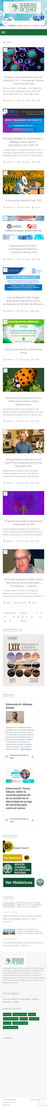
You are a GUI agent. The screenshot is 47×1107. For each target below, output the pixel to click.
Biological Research (19, 1014)
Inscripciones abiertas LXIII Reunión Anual (23, 351)
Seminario (7, 1023)
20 (41, 613)
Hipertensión (34, 1019)
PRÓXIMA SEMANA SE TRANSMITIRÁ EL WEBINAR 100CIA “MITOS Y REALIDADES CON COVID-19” (23, 142)
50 (40, 617)
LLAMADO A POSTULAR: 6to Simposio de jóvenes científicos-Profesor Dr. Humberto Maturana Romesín (30, 931)
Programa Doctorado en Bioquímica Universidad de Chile (23, 522)
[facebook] (42, 17)
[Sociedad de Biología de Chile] (22, 7)
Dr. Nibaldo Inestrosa (11, 1019)
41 (27, 617)
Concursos (8, 897)
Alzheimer (7, 1014)
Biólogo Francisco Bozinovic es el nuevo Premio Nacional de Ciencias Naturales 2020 (23, 463)
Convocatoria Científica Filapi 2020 (23, 200)
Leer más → (7, 921)
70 (10, 621)
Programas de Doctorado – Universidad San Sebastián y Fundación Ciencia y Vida (24, 249)
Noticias (27, 100)
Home (23, 100)
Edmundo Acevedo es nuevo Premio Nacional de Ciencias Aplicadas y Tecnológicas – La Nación (23, 582)
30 (5, 617)
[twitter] (38, 17)
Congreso (32, 1014)
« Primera (22, 613)
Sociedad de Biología (20, 1023)
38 (13, 617)
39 (18, 617)
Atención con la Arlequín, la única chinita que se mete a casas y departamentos (23, 401)
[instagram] (35, 17)
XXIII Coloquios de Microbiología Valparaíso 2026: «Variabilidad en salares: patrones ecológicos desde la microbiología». (29, 905)
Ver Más (37, 100)
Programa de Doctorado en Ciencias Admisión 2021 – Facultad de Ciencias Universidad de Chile (23, 80)
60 (5, 621)
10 (37, 613)
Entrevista (23, 1019)
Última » (23, 621)
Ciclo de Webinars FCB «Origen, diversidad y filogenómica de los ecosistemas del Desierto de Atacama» (23, 301)
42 (32, 617)
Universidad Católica (10, 1027)
